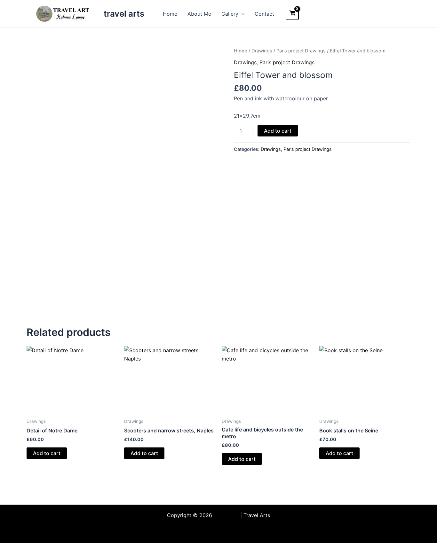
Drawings (261, 51)
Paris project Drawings (301, 51)
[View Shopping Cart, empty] (292, 14)
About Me (199, 14)
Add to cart (277, 131)
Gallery (229, 14)
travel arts (124, 14)
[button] (241, 14)
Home (170, 14)
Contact (264, 14)
